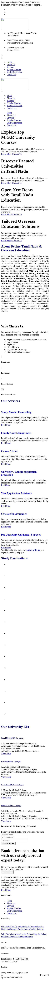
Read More (6, 425)
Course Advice (9, 451)
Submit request (8, 843)
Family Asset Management (16, 432)
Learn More (6, 154)
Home (9, 62)
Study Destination (14, 72)
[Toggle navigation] (2, 91)
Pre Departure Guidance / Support (21, 534)
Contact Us (17, 154)
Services (10, 67)
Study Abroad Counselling (16, 412)
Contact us (11, 74)
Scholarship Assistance (14, 513)
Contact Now (7, 872)
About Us (11, 64)
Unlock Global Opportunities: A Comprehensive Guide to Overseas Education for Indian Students (22, 927)
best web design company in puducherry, (21, 975)
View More (6, 753)
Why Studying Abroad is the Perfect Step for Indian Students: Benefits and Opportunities (23, 935)
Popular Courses (14, 69)
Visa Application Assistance (16, 493)
